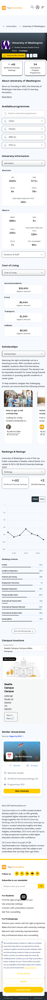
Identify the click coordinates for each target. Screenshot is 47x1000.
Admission (9, 163)
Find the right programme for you (17, 900)
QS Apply (40, 831)
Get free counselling (11, 912)
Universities (11, 26)
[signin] (37, 7)
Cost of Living (10, 272)
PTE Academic (34, 241)
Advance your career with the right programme (23, 923)
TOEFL (34, 188)
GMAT (12, 217)
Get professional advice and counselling (20, 935)
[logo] (12, 7)
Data (42, 499)
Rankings (8, 472)
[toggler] (43, 7)
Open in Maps (10, 717)
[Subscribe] (41, 886)
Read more (7, 97)
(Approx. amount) (23, 291)
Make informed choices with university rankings (23, 927)
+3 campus (23, 51)
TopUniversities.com (11, 810)
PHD (12, 145)
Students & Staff (11, 254)
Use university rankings (12, 904)
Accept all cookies (23, 990)
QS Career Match (10, 842)
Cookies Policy (30, 968)
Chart (35, 499)
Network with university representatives (20, 931)
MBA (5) (12, 137)
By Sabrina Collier (14, 431)
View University (22, 791)
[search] (32, 7)
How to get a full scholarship (14, 412)
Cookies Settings (23, 973)
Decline (24, 981)
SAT (12, 177)
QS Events (27, 831)
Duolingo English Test (23, 198)
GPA (34, 177)
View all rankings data (22, 631)
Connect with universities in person (18, 908)
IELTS (12, 188)
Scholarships (10, 354)
